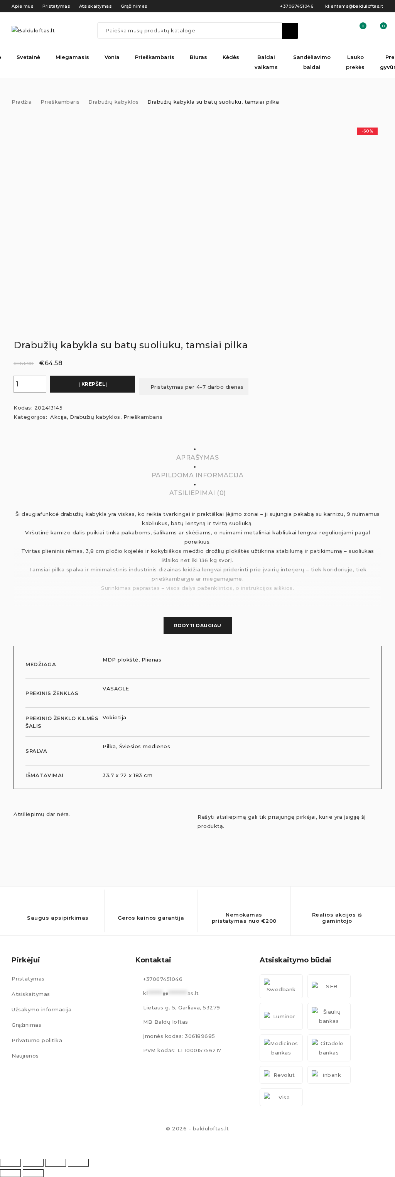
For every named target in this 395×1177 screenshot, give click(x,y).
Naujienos (25, 1056)
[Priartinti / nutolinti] (10, 1163)
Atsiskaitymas (31, 994)
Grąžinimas (26, 1025)
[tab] (197, 293)
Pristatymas (28, 979)
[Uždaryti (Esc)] (78, 1163)
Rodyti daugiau (197, 625)
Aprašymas (197, 457)
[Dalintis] (55, 1163)
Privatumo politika (37, 1040)
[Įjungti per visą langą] (33, 1163)
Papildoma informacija (198, 475)
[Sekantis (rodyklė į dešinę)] (33, 1173)
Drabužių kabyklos (113, 102)
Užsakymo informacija (41, 1009)
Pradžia (22, 102)
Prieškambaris (60, 102)
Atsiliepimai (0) (197, 493)
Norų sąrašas (362, 26)
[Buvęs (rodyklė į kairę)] (10, 1173)
